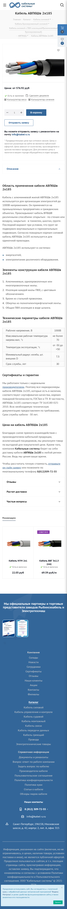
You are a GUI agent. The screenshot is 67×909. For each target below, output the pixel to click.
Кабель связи (33, 725)
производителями (13, 387)
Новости (33, 662)
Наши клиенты (33, 680)
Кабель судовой (33, 716)
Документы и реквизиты (33, 757)
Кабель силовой (33, 707)
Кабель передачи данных (33, 730)
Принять (58, 902)
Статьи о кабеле (33, 789)
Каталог (33, 702)
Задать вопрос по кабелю (33, 766)
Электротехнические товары (33, 744)
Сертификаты (34, 671)
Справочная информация (33, 752)
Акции (33, 685)
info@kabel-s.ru (21, 134)
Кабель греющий (33, 735)
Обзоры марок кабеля (33, 793)
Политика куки (33, 784)
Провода (33, 739)
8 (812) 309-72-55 (35, 809)
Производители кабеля (33, 771)
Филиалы (33, 694)
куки (5, 892)
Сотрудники (33, 666)
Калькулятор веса (17, 99)
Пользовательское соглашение (34, 775)
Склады (33, 657)
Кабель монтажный (33, 721)
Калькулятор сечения (42, 99)
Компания (33, 652)
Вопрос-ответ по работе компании (33, 761)
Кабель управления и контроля (33, 712)
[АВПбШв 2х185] (33, 67)
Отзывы (33, 676)
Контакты (33, 689)
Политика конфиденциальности (33, 780)
